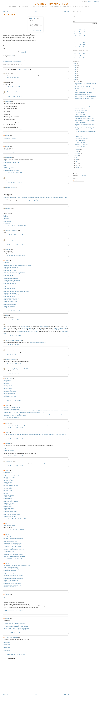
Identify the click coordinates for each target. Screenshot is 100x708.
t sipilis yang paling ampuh (10, 492)
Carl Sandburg (37, 30)
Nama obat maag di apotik (9, 412)
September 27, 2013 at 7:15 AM (16, 141)
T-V (75, 35)
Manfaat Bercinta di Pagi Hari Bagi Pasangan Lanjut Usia (16, 628)
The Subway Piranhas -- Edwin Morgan (84, 86)
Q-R (80, 33)
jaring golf (12, 197)
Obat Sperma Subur (8, 448)
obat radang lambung (26, 328)
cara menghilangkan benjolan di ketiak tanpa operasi (15, 544)
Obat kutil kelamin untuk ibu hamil (11, 294)
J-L (75, 44)
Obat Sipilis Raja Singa (9, 505)
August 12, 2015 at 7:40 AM (15, 427)
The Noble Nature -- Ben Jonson (82, 94)
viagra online (8, 101)
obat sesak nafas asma (57, 329)
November (77, 149)
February (77, 167)
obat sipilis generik (8, 490)
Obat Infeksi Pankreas (9, 168)
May (76, 161)
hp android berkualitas (10, 178)
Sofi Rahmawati (8, 534)
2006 (75, 65)
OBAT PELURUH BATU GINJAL (18, 415)
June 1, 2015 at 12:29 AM (14, 354)
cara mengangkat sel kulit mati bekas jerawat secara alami (17, 565)
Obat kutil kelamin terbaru (9, 277)
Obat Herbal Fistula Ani (9, 572)
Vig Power (7, 443)
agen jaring (19, 200)
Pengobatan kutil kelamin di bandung (12, 280)
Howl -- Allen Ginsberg (80, 112)
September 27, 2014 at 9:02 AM (16, 225)
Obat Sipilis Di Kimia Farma (10, 516)
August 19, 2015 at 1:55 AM (15, 455)
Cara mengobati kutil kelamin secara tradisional (14, 272)
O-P (75, 33)
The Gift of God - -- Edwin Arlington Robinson (85, 96)
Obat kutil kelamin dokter (9, 296)
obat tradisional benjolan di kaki (11, 548)
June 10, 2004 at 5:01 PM (14, 77)
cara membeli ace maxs (22, 331)
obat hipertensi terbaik (36, 329)
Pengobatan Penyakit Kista (11, 230)
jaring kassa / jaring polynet (21, 197)
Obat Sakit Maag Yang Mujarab (11, 580)
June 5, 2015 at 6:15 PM (14, 373)
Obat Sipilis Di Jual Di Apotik (10, 509)
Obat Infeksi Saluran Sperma (10, 164)
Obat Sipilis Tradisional (9, 495)
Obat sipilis (6, 262)
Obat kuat (6, 597)
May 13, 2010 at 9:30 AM (14, 86)
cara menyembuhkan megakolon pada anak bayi (40, 434)
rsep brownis (6, 383)
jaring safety (8, 208)
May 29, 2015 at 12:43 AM (14, 319)
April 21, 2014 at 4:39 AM (14, 182)
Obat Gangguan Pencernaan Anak (11, 162)
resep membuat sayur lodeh (10, 396)
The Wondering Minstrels (50, 4)
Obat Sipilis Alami (8, 498)
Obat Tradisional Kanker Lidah (10, 303)
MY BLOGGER (8, 378)
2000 (75, 77)
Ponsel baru (7, 249)
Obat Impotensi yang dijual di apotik (12, 409)
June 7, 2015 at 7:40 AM (14, 400)
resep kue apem (7, 381)
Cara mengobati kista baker (10, 586)
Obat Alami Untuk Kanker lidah (10, 299)
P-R (84, 44)
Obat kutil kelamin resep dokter (11, 267)
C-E (79, 42)
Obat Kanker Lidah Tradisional (10, 301)
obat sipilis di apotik (8, 479)
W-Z (80, 35)
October (77, 151)
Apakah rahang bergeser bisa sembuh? (12, 546)
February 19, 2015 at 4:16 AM (16, 255)
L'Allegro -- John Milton (80, 142)
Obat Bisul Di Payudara (9, 167)
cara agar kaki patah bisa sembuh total (12, 585)
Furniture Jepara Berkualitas (11, 637)
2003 (75, 71)
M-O (80, 44)
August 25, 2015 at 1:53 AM (15, 465)
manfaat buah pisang (8, 386)
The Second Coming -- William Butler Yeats (85, 120)
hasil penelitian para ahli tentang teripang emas (17, 434)
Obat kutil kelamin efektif (9, 281)
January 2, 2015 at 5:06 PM (15, 234)
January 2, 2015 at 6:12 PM (15, 244)
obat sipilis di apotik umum (10, 487)
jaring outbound (26, 200)
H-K (75, 31)
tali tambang (38, 200)
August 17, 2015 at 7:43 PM (15, 438)
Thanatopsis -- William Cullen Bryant (83, 92)
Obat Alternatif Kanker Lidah (10, 304)
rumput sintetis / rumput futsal (29, 199)
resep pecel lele (7, 394)
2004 (75, 69)
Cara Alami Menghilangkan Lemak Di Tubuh (15, 240)
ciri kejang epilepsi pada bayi (10, 541)
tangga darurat (7, 200)
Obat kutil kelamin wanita (9, 286)
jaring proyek (6, 219)
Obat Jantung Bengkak (10, 350)
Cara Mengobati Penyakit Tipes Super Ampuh (14, 549)
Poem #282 (32, 18)
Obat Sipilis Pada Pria (9, 503)
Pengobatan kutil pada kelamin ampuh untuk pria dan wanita (17, 265)
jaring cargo (13, 200)
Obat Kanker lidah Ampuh (9, 306)
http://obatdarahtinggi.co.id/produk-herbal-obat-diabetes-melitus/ (19, 368)
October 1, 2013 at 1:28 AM (15, 152)
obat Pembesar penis (9, 610)
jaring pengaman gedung (58, 197)
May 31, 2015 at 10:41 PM (14, 344)
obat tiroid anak (8, 157)
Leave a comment (23, 69)
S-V (75, 46)
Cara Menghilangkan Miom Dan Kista (13, 340)
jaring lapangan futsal (10, 187)
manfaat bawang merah (9, 390)
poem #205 (11, 55)
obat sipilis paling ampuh (9, 477)
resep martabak (7, 380)
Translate (83, 175)
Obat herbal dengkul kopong (10, 570)
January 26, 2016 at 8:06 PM (15, 613)
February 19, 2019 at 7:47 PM (16, 654)
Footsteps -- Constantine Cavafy (82, 106)
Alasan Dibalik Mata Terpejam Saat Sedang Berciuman (16, 626)
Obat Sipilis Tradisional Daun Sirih (11, 475)
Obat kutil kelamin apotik (9, 288)
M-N (84, 31)
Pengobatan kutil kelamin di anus (11, 278)
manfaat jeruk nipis (8, 388)
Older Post (66, 11)
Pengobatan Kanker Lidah (9, 307)
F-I (84, 42)
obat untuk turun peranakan (19, 410)
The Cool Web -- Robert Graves (82, 102)
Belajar (6, 523)
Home (36, 11)
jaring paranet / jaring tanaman (14, 199)
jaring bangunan (7, 221)
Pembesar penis (8, 461)
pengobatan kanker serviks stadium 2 (12, 407)
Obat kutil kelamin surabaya (10, 270)
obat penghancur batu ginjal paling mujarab (13, 568)
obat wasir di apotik (8, 410)
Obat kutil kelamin (8, 264)
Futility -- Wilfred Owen (80, 122)
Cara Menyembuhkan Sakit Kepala (11, 170)
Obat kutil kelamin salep (9, 268)
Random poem (76, 18)
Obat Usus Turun (7, 165)
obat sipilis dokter (7, 488)
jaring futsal (6, 197)
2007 (75, 63)
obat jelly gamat (24, 326)
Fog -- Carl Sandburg (9, 14)
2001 (75, 75)
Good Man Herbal (19, 610)
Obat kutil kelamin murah (9, 290)
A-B (75, 29)
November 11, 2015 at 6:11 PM (16, 589)
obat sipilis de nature (8, 474)
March (76, 165)
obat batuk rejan (32, 425)
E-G (84, 29)
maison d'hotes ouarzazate (10, 138)
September (77, 153)
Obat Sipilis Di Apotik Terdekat (10, 511)
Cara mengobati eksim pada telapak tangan (13, 578)
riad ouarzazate (7, 149)
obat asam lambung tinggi (42, 425)
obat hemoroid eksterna (10, 359)
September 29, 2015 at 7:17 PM (16, 518)
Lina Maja (7, 594)
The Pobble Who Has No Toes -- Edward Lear (85, 104)
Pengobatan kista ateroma (9, 551)
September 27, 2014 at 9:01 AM (16, 203)
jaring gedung (7, 223)
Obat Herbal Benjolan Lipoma (10, 553)
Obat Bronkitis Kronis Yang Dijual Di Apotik (47, 414)
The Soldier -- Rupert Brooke (81, 144)
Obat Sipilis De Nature (9, 508)
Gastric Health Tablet (8, 452)
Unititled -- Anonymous (80, 108)
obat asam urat (8, 324)
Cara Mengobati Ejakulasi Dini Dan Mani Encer (14, 556)
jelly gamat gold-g (11, 425)
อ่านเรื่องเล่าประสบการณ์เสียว (11, 92)
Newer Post (5, 11)
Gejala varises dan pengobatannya (11, 567)
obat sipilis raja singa (8, 480)
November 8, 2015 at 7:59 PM (15, 558)
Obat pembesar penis (42, 463)
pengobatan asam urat (33, 331)
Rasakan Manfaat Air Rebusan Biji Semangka (14, 625)
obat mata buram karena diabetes (29, 414)
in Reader (97, 1)
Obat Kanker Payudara (9, 450)
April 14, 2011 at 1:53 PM (14, 130)
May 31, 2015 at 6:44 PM (14, 335)
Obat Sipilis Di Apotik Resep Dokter (12, 514)
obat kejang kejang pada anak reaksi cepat (13, 538)
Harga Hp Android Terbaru (9, 525)
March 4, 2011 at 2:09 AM (14, 96)
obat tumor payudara (22, 329)
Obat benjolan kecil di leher (36, 352)
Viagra (6, 315)
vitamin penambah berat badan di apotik (13, 414)
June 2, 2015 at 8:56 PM (14, 363)
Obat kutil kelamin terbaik (9, 275)
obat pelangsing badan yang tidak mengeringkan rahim (55, 410)
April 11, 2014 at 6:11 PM (14, 172)
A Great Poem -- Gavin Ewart (81, 138)
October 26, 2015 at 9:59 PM (15, 529)
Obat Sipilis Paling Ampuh (9, 500)
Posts (75, 180)
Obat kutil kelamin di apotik (10, 283)
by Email (90, 1)
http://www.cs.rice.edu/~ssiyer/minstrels (12, 61)
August (77, 155)
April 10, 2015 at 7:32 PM (14, 310)
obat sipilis (6, 493)
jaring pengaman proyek (33, 197)
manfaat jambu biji (8, 385)
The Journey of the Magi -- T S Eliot (83, 116)
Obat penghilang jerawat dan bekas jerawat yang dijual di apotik (30, 412)
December (77, 81)
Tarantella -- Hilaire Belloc (81, 110)
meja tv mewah (7, 641)
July (76, 157)
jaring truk (32, 200)
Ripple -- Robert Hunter (80, 114)
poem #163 (23, 51)
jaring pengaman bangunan (46, 197)
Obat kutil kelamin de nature (10, 293)
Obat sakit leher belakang (9, 581)
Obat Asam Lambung (8, 160)
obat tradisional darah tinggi (60, 328)
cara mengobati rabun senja (10, 540)
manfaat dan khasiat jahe (9, 393)
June (76, 159)
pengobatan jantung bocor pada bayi (12, 536)
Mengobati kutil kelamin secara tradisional (13, 273)
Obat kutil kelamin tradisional (10, 285)
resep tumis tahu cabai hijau (10, 391)
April (76, 163)
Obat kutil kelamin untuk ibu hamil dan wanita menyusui (16, 291)
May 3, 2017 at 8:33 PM (13, 632)
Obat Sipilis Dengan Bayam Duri (11, 501)
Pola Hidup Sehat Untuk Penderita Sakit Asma (14, 623)
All (84, 35)
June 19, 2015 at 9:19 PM (14, 417)
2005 (75, 67)
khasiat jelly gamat (44, 326)
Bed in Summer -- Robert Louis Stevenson (84, 118)
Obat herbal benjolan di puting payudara (12, 543)
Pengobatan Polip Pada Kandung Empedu (13, 554)
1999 (75, 79)
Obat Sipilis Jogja (7, 472)
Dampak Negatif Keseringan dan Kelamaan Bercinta (15, 630)
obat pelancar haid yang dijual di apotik (34, 410)
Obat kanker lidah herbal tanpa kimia (12, 298)
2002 (75, 73)
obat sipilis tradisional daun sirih (11, 485)
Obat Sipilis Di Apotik (8, 496)
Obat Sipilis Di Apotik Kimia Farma (11, 513)
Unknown (7, 135)
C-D (80, 29)
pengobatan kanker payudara (22, 425)
